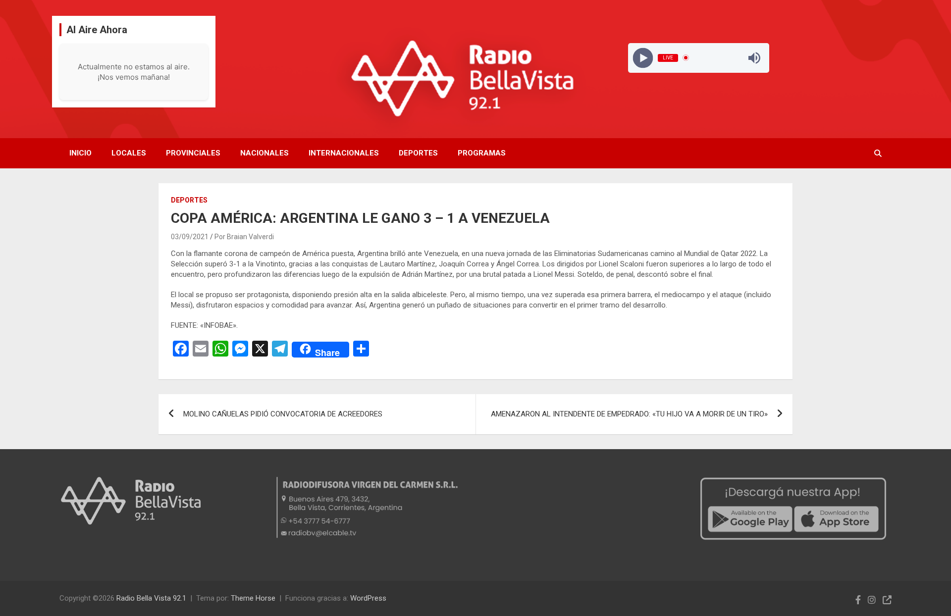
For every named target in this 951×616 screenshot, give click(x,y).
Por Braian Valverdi (244, 237)
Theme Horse (253, 598)
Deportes (418, 153)
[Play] (642, 57)
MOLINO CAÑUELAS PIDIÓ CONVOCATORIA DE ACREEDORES (282, 414)
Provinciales (193, 153)
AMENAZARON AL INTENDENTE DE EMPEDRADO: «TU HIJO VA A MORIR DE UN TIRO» (629, 414)
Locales (128, 153)
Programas (482, 153)
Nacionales (264, 153)
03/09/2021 (190, 237)
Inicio (80, 153)
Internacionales (344, 153)
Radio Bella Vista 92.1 (151, 598)
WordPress (368, 598)
